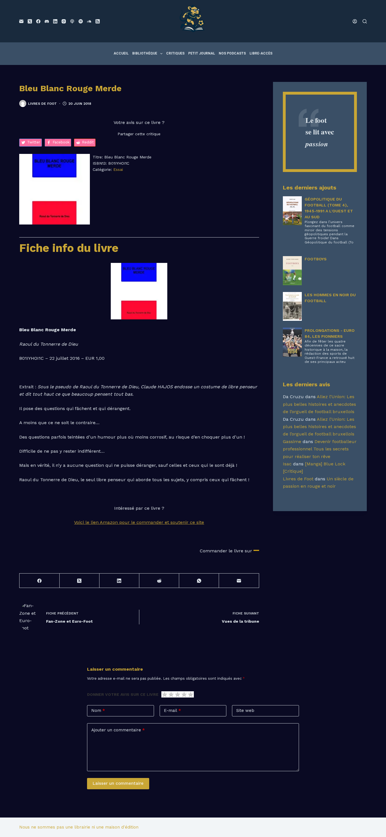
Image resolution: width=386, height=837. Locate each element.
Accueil (121, 53)
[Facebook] (38, 21)
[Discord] (47, 21)
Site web (245, 710)
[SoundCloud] (89, 21)
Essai (118, 169)
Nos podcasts (232, 53)
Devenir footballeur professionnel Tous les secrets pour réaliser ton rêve (320, 449)
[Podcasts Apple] (72, 21)
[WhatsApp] (199, 581)
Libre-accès (261, 53)
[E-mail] (21, 21)
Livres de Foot (298, 478)
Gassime (292, 441)
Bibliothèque (144, 53)
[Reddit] (159, 581)
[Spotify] (81, 21)
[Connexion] (355, 21)
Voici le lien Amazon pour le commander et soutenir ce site (139, 522)
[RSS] (98, 21)
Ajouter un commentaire (118, 730)
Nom (98, 710)
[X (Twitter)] (30, 21)
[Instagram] (64, 21)
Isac (287, 464)
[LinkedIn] (55, 21)
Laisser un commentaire (118, 783)
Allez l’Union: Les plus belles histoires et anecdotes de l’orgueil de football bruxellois (319, 404)
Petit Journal (201, 53)
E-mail (172, 710)
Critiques (175, 53)
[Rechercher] (365, 21)
